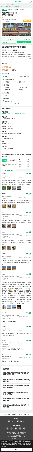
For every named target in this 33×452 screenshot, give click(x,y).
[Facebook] (7, 428)
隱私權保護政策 (5, 446)
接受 (16, 449)
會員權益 (14, 414)
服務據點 (26, 414)
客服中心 (20, 414)
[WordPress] (20, 428)
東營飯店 (13, 5)
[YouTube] (11, 428)
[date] (9, 39)
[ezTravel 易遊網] (16, 1)
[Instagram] (16, 428)
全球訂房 (2, 5)
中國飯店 (8, 5)
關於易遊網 (7, 414)
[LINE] (24, 428)
